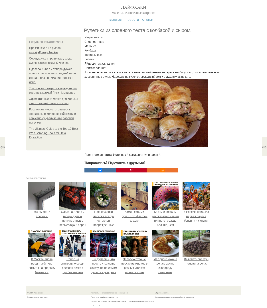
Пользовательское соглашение (114, 292)
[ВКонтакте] (100, 170)
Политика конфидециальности (104, 297)
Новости (132, 19)
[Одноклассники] (162, 170)
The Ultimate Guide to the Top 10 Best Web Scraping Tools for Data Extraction (53, 133)
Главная (115, 19)
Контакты (95, 292)
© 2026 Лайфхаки (35, 292)
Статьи (147, 19)
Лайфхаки (133, 7)
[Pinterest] (131, 170)
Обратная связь (162, 292)
